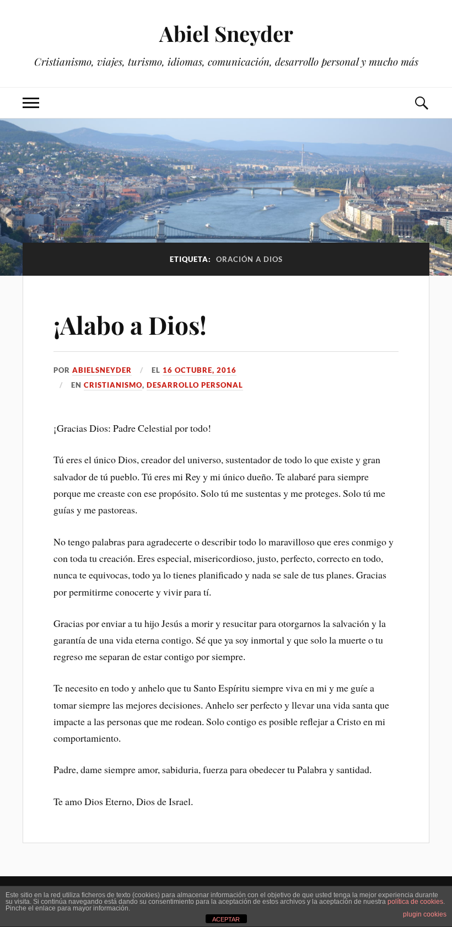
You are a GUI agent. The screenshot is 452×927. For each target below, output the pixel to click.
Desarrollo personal (195, 385)
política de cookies (415, 901)
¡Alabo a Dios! (130, 324)
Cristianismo (113, 385)
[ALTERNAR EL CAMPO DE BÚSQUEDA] (421, 103)
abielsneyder (102, 370)
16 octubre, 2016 (199, 370)
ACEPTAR (226, 919)
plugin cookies (424, 914)
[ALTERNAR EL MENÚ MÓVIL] (31, 103)
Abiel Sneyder (226, 33)
